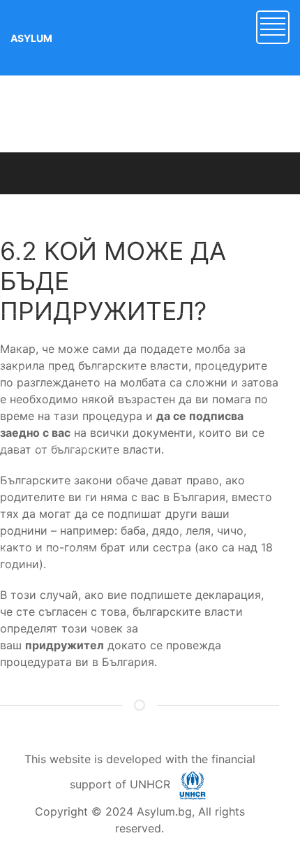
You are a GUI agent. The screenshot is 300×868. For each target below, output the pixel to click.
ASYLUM (31, 38)
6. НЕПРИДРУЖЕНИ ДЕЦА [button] (62, 448)
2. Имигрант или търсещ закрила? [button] (82, 295)
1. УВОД (19, 260)
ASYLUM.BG (140, 208)
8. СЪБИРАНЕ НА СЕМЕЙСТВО (72, 521)
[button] (273, 26)
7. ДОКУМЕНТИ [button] (36, 487)
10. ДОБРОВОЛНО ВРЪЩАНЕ (70, 584)
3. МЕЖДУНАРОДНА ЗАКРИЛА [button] (73, 333)
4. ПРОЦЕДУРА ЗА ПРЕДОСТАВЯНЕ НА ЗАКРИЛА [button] (116, 371)
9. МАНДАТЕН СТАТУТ (53, 552)
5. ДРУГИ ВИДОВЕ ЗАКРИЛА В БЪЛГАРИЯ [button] (101, 410)
